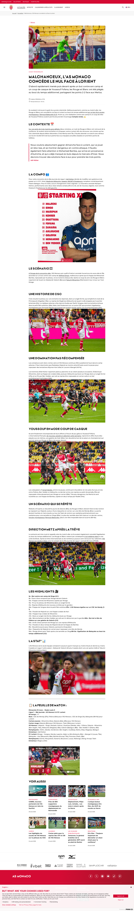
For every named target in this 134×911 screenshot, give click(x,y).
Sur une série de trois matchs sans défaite (44, 129)
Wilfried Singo (64, 275)
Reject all (120, 900)
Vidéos (67, 7)
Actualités (20, 13)
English (4, 887)
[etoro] (112, 865)
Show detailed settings (9, 905)
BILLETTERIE (17, 1)
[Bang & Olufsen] (80, 865)
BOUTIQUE (26, 1)
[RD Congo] (22, 865)
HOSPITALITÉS (35, 1)
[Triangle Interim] (58, 865)
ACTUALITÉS (21, 7)
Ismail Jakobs (47, 490)
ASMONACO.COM (6, 1)
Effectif (30, 7)
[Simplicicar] (96, 865)
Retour (33, 22)
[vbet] (35, 865)
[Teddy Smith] (70, 865)
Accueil (14, 13)
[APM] (61, 856)
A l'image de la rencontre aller (40, 273)
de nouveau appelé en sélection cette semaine (63, 436)
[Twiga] (48, 865)
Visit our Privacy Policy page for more (30, 905)
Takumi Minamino (73, 280)
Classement (58, 7)
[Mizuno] (72, 856)
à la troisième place (91, 536)
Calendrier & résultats (43, 7)
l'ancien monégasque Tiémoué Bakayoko (44, 517)
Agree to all (120, 896)
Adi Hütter (70, 179)
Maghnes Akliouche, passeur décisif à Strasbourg (64, 181)
